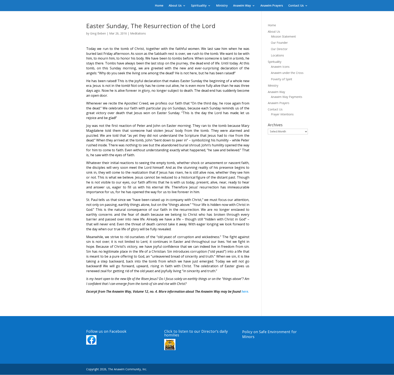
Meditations (138, 33)
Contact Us (296, 5)
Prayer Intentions (282, 114)
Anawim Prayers (271, 5)
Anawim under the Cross (287, 73)
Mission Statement (283, 36)
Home (159, 5)
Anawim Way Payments (286, 97)
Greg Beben (98, 33)
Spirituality (199, 5)
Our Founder (279, 43)
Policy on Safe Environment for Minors (269, 334)
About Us (175, 5)
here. (245, 291)
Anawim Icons (280, 67)
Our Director (279, 49)
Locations (277, 55)
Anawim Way (242, 5)
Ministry (222, 5)
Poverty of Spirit (281, 79)
